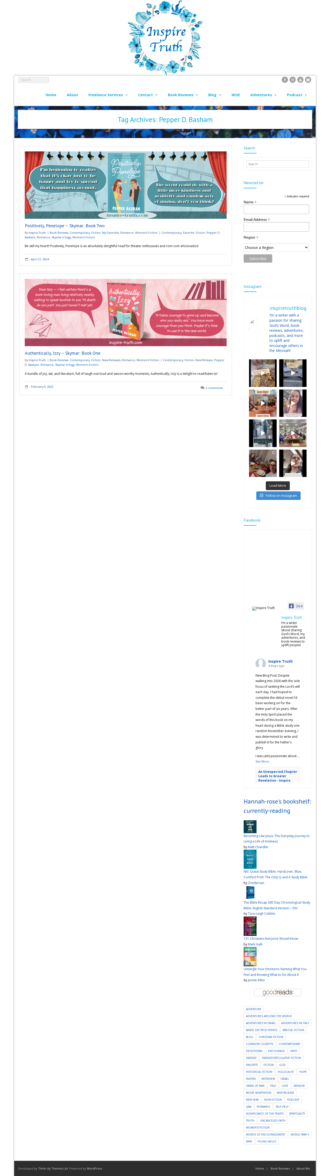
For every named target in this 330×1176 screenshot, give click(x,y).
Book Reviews (59, 232)
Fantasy (251, 1058)
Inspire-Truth (37, 232)
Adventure (253, 1009)
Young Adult (267, 1141)
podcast (293, 1099)
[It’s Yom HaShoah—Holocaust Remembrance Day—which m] (293, 373)
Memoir (299, 1086)
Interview (268, 1079)
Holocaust (286, 1072)
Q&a (248, 1106)
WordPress (94, 1168)
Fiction (96, 232)
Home (259, 1168)
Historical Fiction (259, 1072)
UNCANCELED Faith (272, 1120)
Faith (293, 1051)
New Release (204, 360)
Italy (273, 1086)
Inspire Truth (280, 661)
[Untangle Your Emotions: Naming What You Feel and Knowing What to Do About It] (250, 949)
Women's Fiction (146, 232)
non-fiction (273, 1099)
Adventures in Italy (295, 1023)
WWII (249, 1141)
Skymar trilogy (61, 237)
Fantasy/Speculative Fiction (281, 1058)
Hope (303, 1072)
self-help (282, 1106)
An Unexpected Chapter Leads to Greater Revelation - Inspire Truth (277, 778)
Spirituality (297, 1113)
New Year (252, 1099)
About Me (303, 1168)
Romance (127, 232)
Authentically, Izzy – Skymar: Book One (62, 353)
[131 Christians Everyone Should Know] (250, 919)
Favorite (188, 232)
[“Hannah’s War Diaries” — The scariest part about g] (293, 463)
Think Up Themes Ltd (53, 1168)
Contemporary (80, 232)
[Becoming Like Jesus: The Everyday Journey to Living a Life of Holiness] (250, 823)
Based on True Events (261, 1030)
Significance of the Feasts (265, 1113)
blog (249, 1037)
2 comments (214, 388)
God (282, 1065)
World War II (300, 1134)
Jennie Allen (256, 980)
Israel (284, 1079)
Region (251, 237)
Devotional (254, 1051)
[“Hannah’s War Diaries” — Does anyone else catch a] (263, 373)
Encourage (276, 1051)
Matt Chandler (258, 847)
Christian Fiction (271, 1037)
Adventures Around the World (269, 1016)
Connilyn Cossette (259, 1044)
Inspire (251, 1079)
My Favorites (110, 232)
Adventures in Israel (261, 1023)
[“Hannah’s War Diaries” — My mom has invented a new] (263, 433)
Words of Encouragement (265, 1134)
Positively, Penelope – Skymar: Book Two (65, 226)
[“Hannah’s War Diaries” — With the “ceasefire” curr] (293, 403)
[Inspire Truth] (265, 608)
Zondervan (256, 883)
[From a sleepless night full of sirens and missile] (263, 463)
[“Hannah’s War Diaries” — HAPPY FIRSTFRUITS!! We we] (293, 433)
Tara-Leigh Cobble (261, 913)
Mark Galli (255, 944)
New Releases (111, 360)
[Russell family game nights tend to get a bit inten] (263, 403)
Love (285, 1086)
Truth (250, 1120)
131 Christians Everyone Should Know (271, 938)
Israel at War (255, 1086)
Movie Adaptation (258, 1092)
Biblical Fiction (293, 1030)
